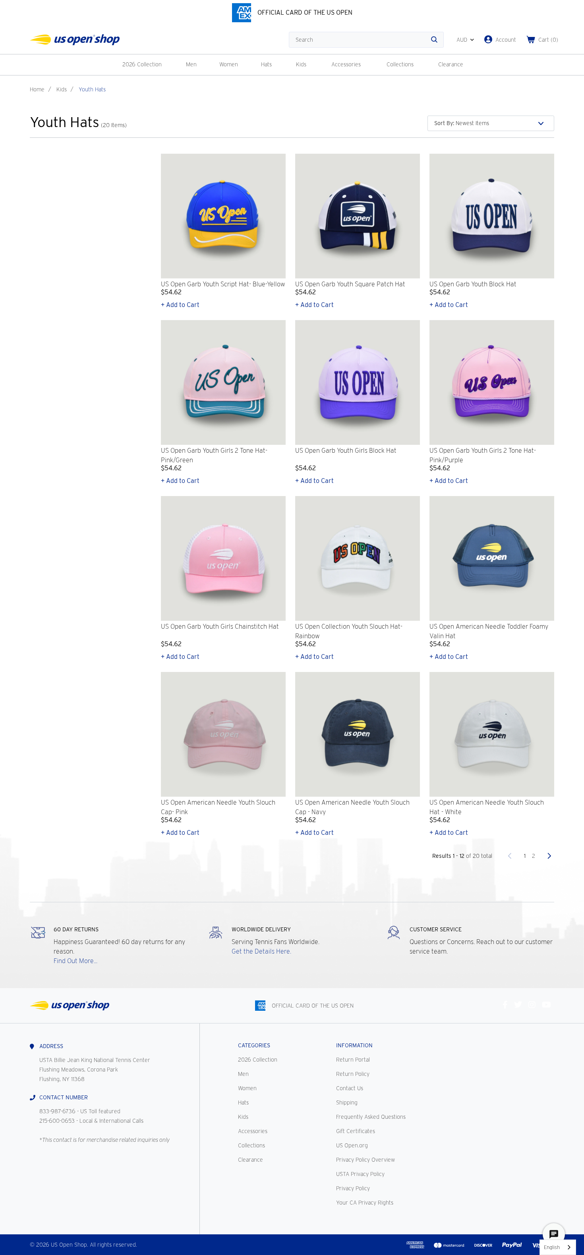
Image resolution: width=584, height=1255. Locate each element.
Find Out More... (75, 961)
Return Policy (352, 1074)
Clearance (450, 64)
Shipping (347, 1102)
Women (228, 64)
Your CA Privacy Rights (364, 1202)
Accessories (346, 64)
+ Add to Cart (180, 305)
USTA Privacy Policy (360, 1174)
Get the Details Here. (261, 951)
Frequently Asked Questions (371, 1117)
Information (354, 1045)
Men (191, 64)
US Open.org (352, 1145)
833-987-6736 (57, 1111)
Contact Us (349, 1088)
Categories (254, 1045)
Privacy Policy (353, 1188)
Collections (400, 64)
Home (37, 89)
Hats (266, 64)
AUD (461, 40)
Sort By (444, 123)
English (552, 1247)
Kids (301, 64)
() (548, 40)
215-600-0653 (57, 1121)
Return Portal (353, 1059)
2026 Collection (142, 64)
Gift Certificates (355, 1131)
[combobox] (558, 1247)
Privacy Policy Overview (365, 1160)
